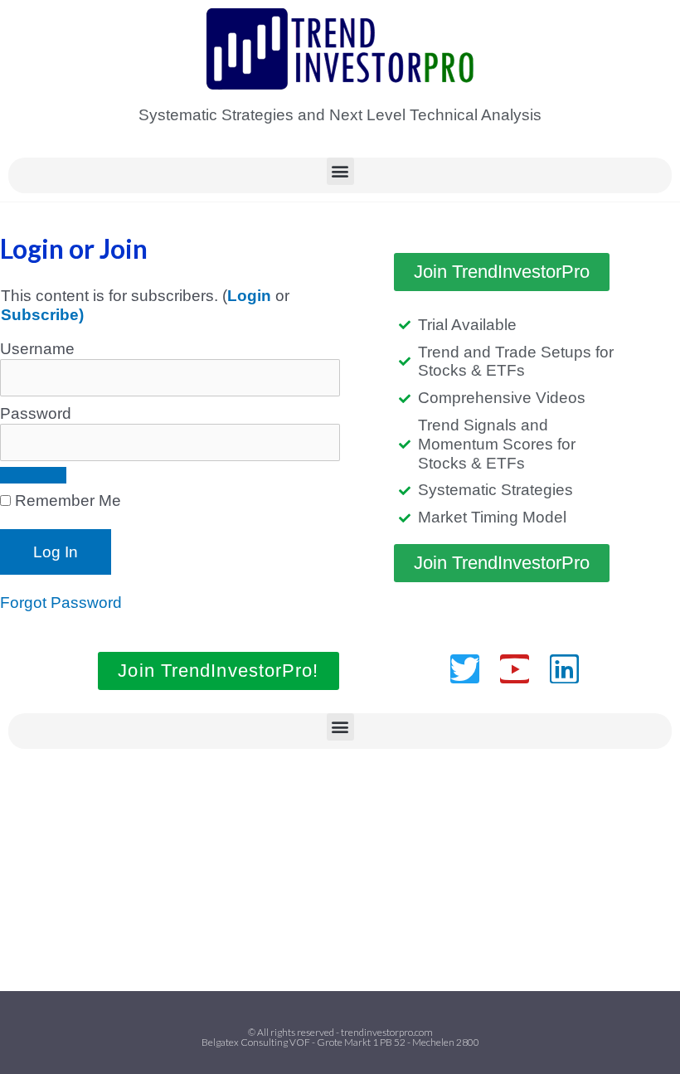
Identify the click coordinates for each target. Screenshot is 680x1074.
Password (35, 413)
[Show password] (33, 475)
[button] (340, 171)
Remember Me (66, 500)
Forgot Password (61, 602)
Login (249, 295)
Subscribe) (42, 314)
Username (37, 348)
